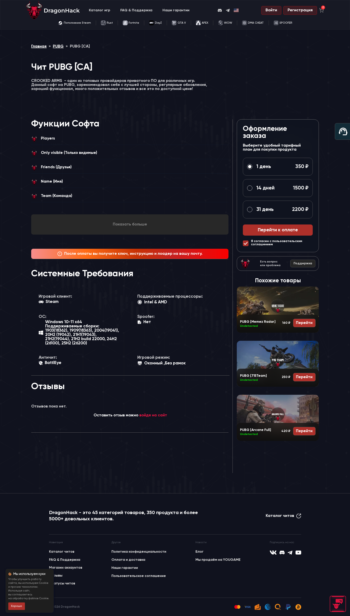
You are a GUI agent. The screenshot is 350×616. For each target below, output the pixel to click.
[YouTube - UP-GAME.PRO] (298, 552)
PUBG (58, 46)
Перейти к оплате (278, 230)
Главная (39, 46)
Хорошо (16, 606)
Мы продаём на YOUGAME (217, 560)
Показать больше (130, 224)
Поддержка (302, 263)
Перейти (304, 323)
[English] (236, 10)
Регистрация (300, 10)
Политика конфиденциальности (138, 552)
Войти (271, 10)
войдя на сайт (153, 415)
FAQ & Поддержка (136, 10)
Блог (199, 552)
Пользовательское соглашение (138, 576)
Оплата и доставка (128, 560)
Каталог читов (280, 516)
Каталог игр (99, 10)
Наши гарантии (175, 10)
